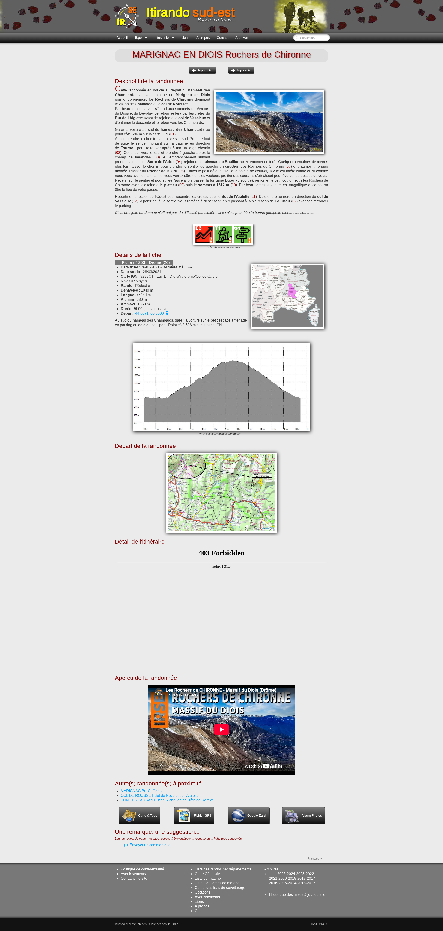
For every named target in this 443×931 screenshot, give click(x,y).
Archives (242, 38)
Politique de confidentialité (142, 869)
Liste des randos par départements (223, 869)
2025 (281, 874)
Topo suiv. (244, 70)
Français (315, 858)
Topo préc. (205, 70)
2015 (282, 883)
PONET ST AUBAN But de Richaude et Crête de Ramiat (167, 800)
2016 (273, 883)
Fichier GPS (202, 815)
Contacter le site (134, 878)
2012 (311, 883)
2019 (292, 878)
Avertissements (133, 874)
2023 (300, 874)
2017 (311, 878)
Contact (222, 38)
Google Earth (257, 815)
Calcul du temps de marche (217, 883)
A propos (203, 38)
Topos (141, 38)
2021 (273, 878)
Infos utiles (164, 38)
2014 (292, 883)
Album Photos (312, 815)
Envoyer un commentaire (150, 845)
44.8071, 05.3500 (149, 313)
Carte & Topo (147, 815)
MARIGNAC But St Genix (141, 791)
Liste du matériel (208, 878)
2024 (291, 874)
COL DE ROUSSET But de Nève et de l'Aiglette (160, 795)
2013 (301, 883)
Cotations (202, 892)
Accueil (122, 38)
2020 (282, 878)
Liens (185, 38)
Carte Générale (207, 874)
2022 (310, 874)
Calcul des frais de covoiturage (220, 888)
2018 (301, 878)
